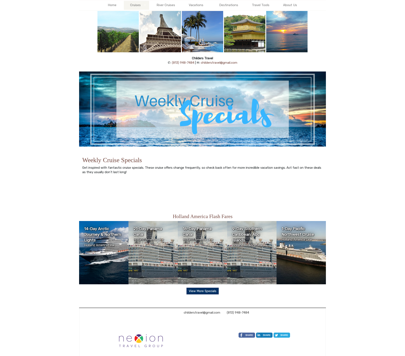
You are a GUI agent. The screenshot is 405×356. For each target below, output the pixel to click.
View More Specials (202, 291)
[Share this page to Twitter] (282, 335)
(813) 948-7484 (183, 63)
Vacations (196, 5)
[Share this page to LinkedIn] (264, 335)
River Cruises (166, 5)
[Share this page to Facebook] (247, 335)
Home (112, 5)
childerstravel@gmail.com (219, 63)
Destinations (228, 5)
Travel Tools (260, 5)
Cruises (135, 5)
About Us (290, 5)
